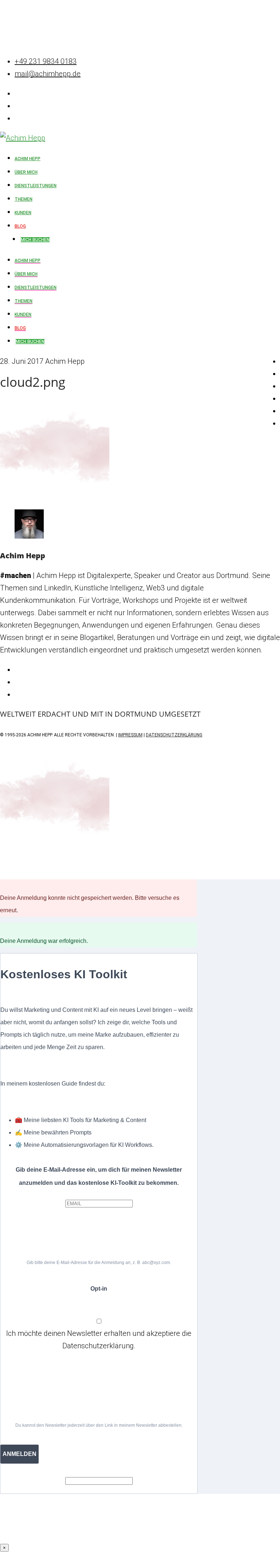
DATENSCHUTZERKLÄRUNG (174, 734)
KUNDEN (23, 314)
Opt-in (98, 1289)
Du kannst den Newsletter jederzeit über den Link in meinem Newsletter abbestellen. (99, 1425)
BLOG (20, 328)
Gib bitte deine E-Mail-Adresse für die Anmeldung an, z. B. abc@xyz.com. (99, 1262)
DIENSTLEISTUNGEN (36, 287)
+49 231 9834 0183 (46, 61)
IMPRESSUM (130, 734)
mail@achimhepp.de (48, 73)
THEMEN (23, 301)
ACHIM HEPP (27, 260)
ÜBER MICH (26, 274)
